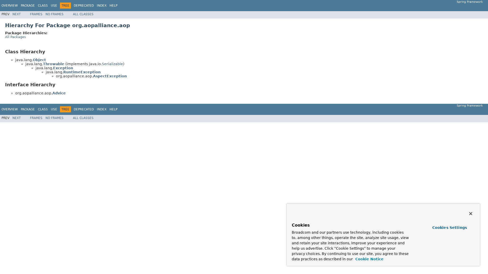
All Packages (15, 37)
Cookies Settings (449, 228)
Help (113, 5)
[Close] (470, 213)
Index (101, 5)
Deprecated (84, 5)
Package (28, 5)
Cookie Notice (369, 259)
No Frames (54, 14)
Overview (10, 5)
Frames (36, 14)
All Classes (83, 14)
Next (16, 14)
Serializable (112, 64)
